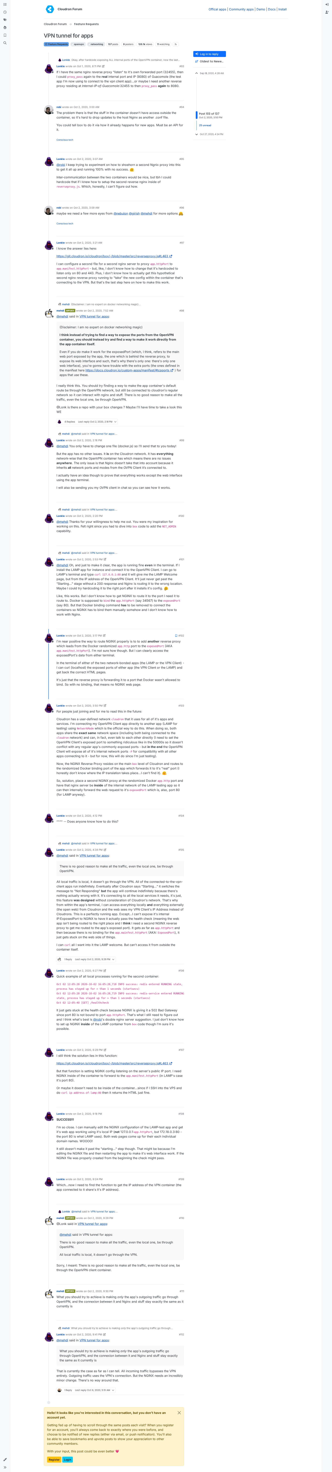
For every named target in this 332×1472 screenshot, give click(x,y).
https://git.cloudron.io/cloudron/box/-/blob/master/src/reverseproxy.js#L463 (112, 256)
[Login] (327, 5)
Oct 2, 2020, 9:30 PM (100, 1291)
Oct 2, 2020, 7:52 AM (100, 310)
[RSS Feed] (176, 44)
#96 (181, 207)
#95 (181, 158)
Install (282, 9)
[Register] (327, 12)
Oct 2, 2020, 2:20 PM (90, 515)
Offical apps (217, 9)
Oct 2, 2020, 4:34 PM (90, 849)
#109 (181, 1179)
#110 (181, 1218)
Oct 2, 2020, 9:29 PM (100, 1218)
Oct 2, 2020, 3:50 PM (90, 705)
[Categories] (5, 5)
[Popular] (5, 28)
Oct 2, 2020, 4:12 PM (89, 815)
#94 (181, 107)
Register (54, 1459)
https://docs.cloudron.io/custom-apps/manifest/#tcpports (127, 370)
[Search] (5, 43)
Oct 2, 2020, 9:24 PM (90, 1179)
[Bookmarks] (5, 35)
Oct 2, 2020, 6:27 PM (89, 970)
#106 (181, 970)
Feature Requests (58, 44)
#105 (181, 849)
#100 (181, 515)
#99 (181, 440)
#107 (181, 1049)
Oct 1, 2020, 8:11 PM (89, 66)
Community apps (241, 9)
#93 (181, 66)
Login (67, 1459)
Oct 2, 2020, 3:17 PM (89, 635)
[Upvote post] (174, 96)
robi (58, 107)
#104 (181, 815)
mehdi (66, 304)
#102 (181, 635)
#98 (181, 310)
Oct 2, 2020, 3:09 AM (86, 207)
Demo (260, 9)
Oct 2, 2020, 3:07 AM (90, 158)
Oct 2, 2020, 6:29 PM (90, 1049)
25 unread (205, 125)
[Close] (179, 1412)
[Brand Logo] (50, 9)
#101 (181, 559)
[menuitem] (327, 5)
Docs (272, 9)
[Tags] (5, 20)
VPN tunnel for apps (94, 316)
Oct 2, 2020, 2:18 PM (89, 440)
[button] (5, 1460)
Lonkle (66, 59)
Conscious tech (64, 139)
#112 (181, 1334)
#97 (182, 242)
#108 (181, 1113)
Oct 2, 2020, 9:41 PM (89, 1334)
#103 (181, 705)
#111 (182, 1291)
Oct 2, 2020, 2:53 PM (90, 559)
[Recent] (5, 12)
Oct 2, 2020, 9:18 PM (89, 1113)
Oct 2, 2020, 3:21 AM (89, 242)
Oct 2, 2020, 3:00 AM (86, 107)
